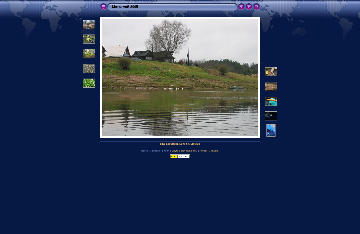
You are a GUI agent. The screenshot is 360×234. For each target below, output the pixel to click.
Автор (203, 150)
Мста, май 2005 (125, 7)
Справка (213, 150)
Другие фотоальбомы (184, 150)
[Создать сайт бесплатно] (180, 157)
